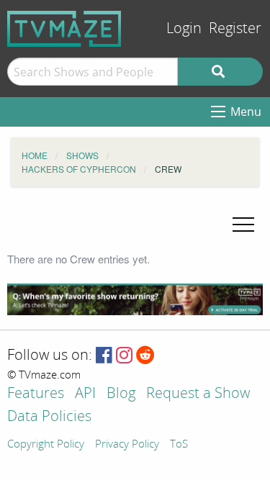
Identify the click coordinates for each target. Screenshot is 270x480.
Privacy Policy (127, 444)
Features (35, 394)
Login (184, 28)
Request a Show (198, 394)
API (85, 394)
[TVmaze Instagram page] (124, 355)
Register (235, 28)
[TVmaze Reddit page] (145, 355)
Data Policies (49, 417)
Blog (121, 394)
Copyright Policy (45, 444)
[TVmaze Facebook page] (104, 355)
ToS (179, 444)
